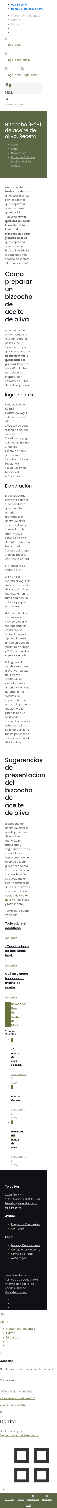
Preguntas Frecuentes (25, 15)
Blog (14, 149)
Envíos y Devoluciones (25, 1245)
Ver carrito (32, 1435)
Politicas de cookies (18, 1279)
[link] (6, 108)
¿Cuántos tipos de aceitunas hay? (17, 950)
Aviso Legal (18, 1258)
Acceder (26, 1392)
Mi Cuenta (17, 24)
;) (26, 1292)
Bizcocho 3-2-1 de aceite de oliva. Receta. (23, 162)
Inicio (14, 144)
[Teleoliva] (21, 60)
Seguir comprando (12, 1435)
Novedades (18, 153)
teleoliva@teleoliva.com (27, 9)
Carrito (15, 20)
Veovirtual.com (15, 1292)
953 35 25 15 (19, 4)
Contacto (17, 1228)
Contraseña (9, 1380)
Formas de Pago (22, 1254)
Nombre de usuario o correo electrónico (27, 1369)
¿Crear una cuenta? (13, 1405)
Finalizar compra (11, 1431)
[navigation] (28, 1424)
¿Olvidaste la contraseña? (17, 1398)
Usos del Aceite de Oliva (15, 1016)
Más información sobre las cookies (21, 1284)
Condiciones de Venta (25, 1249)
